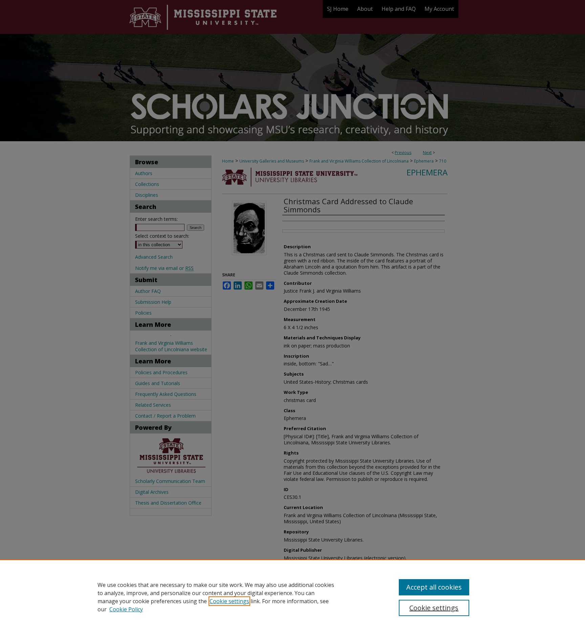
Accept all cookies (434, 587)
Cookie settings (229, 601)
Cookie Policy (126, 609)
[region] (292, 596)
